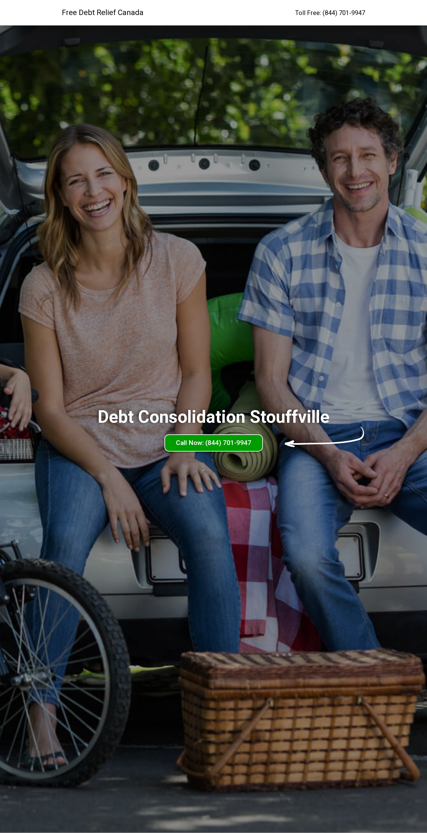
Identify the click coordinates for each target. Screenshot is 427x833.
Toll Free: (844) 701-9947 (330, 13)
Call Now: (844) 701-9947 (213, 443)
